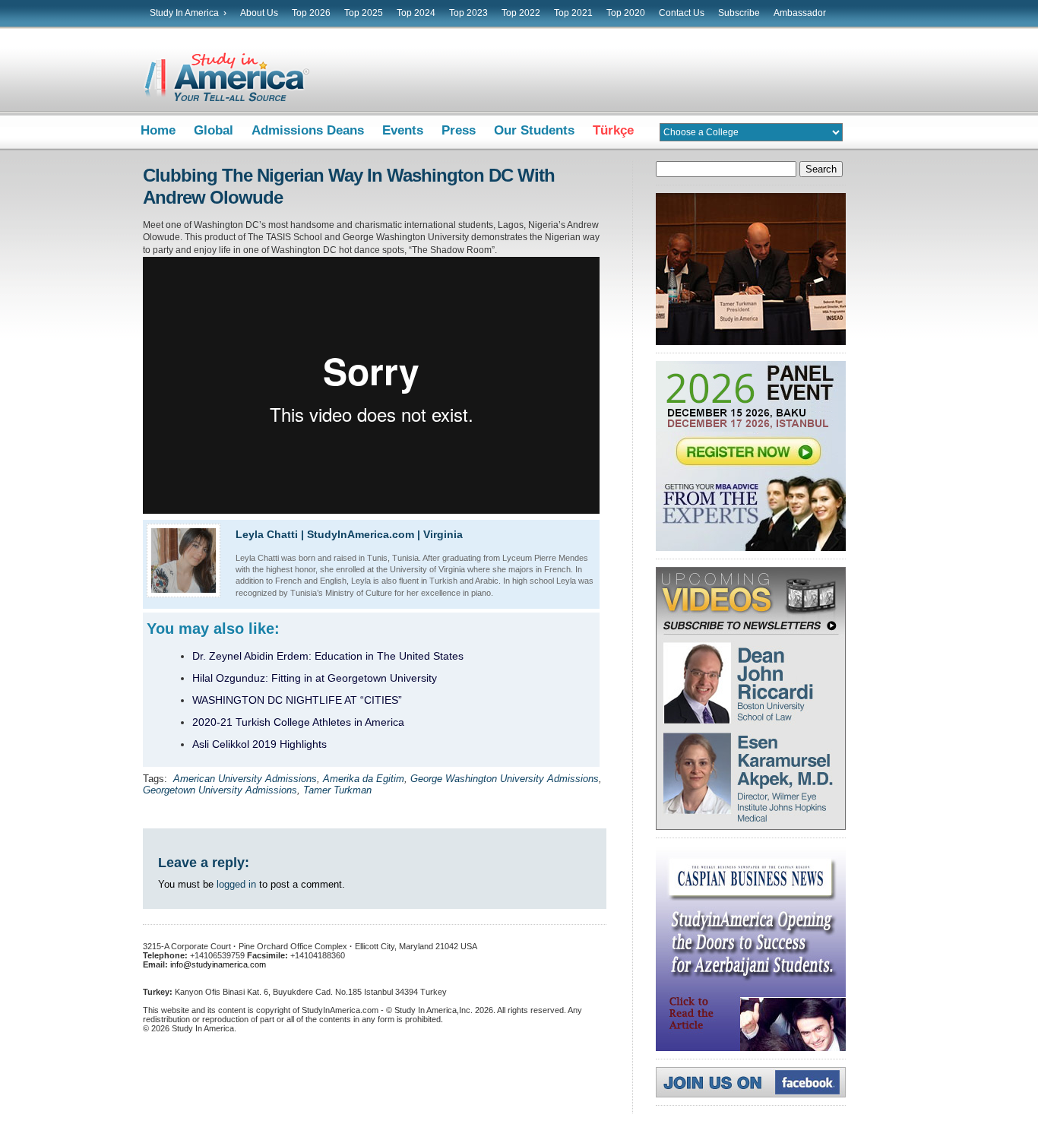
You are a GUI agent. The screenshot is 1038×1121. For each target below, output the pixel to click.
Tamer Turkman (337, 790)
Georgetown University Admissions (220, 790)
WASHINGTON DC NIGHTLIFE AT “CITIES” (297, 700)
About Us (259, 13)
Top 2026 (311, 13)
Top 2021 (573, 13)
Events (402, 130)
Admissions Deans (308, 130)
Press (458, 130)
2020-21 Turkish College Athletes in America (298, 722)
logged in (236, 884)
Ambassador (800, 13)
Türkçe (613, 130)
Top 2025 (363, 13)
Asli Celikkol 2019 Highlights (259, 744)
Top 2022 (521, 13)
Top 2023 (468, 13)
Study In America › (188, 13)
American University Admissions (245, 778)
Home (158, 130)
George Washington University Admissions (504, 778)
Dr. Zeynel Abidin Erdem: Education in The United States (328, 656)
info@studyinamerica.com (218, 964)
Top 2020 (625, 13)
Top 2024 (416, 13)
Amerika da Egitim (363, 778)
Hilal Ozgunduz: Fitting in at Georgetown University (314, 678)
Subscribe (739, 13)
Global (213, 130)
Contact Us (681, 13)
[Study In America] (226, 104)
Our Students (534, 130)
